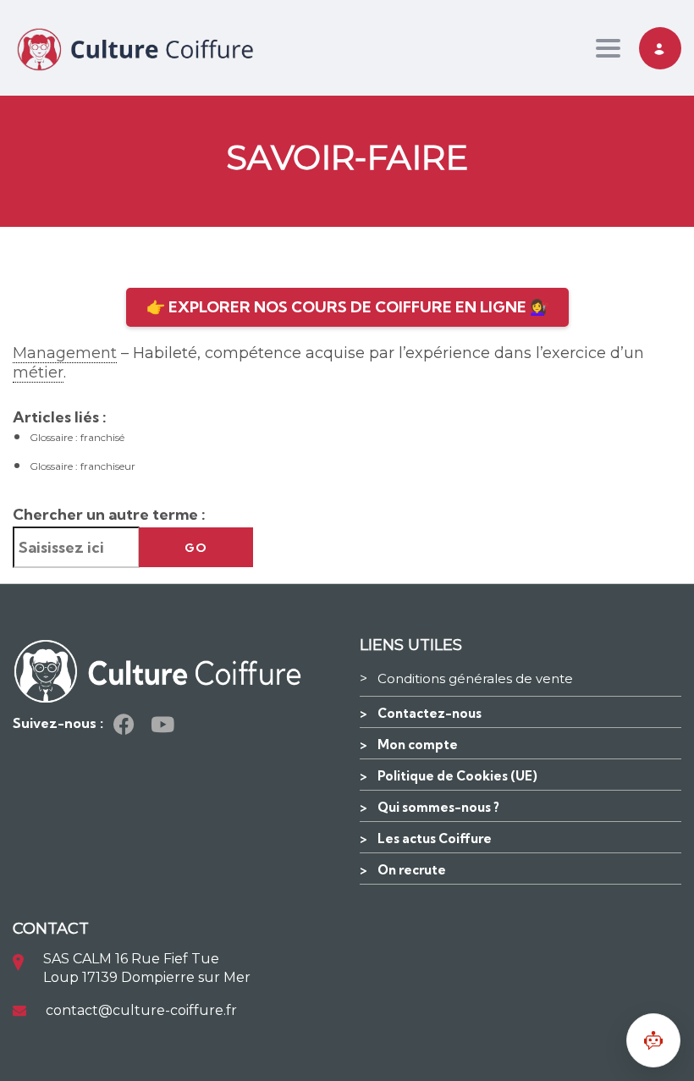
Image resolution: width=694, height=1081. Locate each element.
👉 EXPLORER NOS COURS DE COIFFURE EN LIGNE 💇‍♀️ (347, 307)
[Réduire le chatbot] (653, 1040)
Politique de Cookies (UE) (457, 776)
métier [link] (38, 372)
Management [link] (65, 353)
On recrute (411, 870)
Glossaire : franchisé (77, 437)
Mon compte (417, 744)
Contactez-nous (429, 713)
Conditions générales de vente (475, 678)
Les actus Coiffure (434, 838)
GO (196, 547)
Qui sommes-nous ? (438, 807)
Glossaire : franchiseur (82, 466)
